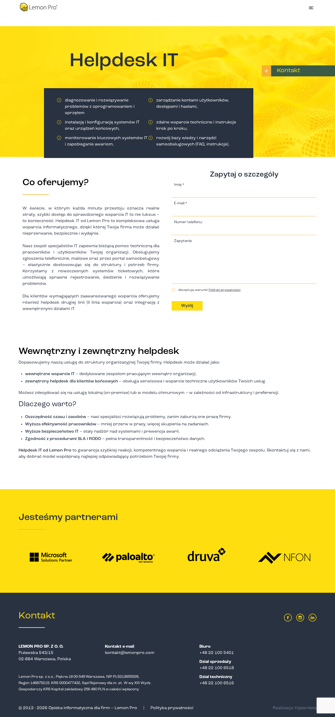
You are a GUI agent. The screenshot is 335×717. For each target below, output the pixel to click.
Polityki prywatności (225, 290)
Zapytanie (183, 241)
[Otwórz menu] (311, 8)
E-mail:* (180, 203)
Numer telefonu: (188, 222)
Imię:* (179, 185)
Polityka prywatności (171, 708)
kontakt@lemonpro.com (129, 653)
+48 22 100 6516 (216, 683)
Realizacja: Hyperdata (294, 708)
